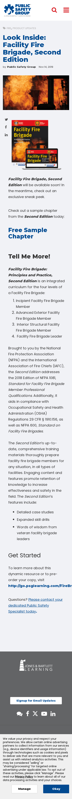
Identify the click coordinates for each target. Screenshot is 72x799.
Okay (56, 789)
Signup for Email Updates (36, 700)
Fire (9, 28)
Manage (24, 789)
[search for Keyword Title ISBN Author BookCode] (57, 10)
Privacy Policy (24, 777)
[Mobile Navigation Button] (66, 10)
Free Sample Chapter (27, 233)
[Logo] (17, 10)
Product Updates (24, 28)
